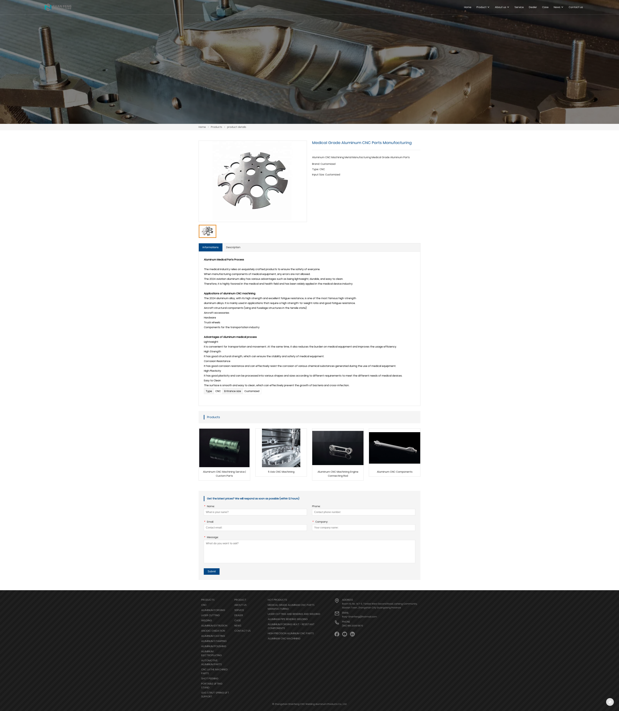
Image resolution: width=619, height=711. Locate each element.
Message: (211, 537)
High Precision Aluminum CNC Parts (291, 633)
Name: (209, 506)
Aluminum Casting (213, 636)
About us (240, 605)
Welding (206, 620)
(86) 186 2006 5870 (352, 625)
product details (236, 127)
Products (216, 127)
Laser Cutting (210, 615)
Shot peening (209, 678)
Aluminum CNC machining (284, 638)
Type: (315, 169)
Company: (320, 522)
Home (467, 7)
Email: (209, 522)
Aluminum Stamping (214, 641)
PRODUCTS (208, 600)
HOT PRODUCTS (277, 600)
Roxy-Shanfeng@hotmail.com (359, 616)
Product (240, 600)
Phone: (316, 506)
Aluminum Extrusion (214, 625)
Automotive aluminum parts (211, 662)
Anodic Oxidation (213, 631)
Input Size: (318, 174)
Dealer (238, 615)
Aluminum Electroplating (211, 653)
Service (239, 610)
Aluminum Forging (213, 610)
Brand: (316, 164)
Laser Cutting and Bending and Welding (294, 614)
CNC (204, 605)
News (237, 625)
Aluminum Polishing (213, 646)
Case (237, 620)
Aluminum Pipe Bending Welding (288, 619)
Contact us (242, 631)
